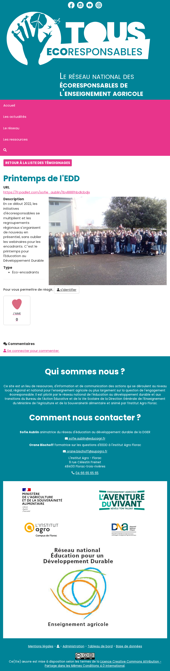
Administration (73, 646)
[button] (58, 646)
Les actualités (14, 116)
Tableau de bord (100, 646)
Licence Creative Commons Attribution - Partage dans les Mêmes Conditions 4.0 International (103, 664)
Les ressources (15, 139)
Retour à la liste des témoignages (37, 162)
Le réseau (11, 128)
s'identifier (68, 290)
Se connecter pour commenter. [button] (32, 350)
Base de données (129, 646)
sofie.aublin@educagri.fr (86, 439)
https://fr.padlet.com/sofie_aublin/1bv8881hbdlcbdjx (46, 192)
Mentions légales (40, 646)
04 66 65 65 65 (87, 473)
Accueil (9, 105)
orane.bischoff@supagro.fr (86, 451)
